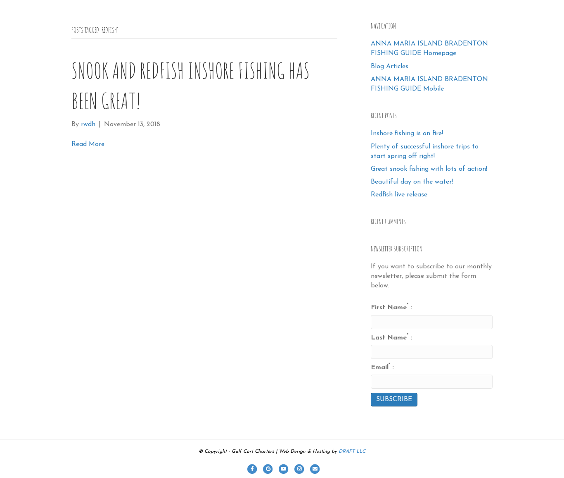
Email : (382, 367)
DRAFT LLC (352, 451)
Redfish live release (399, 194)
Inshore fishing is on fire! (407, 133)
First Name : (391, 307)
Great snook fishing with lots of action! (429, 169)
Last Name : (391, 337)
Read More (87, 144)
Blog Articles (389, 66)
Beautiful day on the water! (412, 182)
